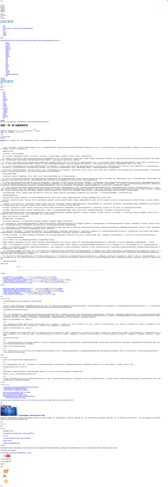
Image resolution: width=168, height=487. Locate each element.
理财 (16, 28)
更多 (8, 298)
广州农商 (39, 294)
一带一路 (25, 130)
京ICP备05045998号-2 (16, 459)
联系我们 (7, 452)
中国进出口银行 (43, 281)
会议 (11, 28)
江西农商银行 (6, 431)
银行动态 (38, 130)
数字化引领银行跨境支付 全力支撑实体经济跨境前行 (15, 395)
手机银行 (5, 105)
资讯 (4, 27)
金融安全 (39, 40)
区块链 (27, 40)
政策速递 (31, 28)
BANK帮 (8, 71)
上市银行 (5, 112)
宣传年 (4, 32)
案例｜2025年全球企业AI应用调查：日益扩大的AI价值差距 (17, 392)
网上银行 (5, 100)
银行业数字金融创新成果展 (47, 40)
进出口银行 (29, 130)
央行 (4, 435)
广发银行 (5, 111)
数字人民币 (15, 40)
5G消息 (5, 107)
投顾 (4, 97)
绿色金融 (5, 109)
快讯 (7, 28)
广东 (55, 282)
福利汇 (18, 28)
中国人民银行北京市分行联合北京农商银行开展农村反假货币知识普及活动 (21, 387)
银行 (4, 118)
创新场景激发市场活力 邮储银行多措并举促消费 (15, 388)
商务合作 (16, 452)
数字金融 (3, 40)
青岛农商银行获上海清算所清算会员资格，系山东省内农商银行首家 (19, 396)
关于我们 (3, 452)
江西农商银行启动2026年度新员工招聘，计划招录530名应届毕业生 (18, 433)
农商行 (4, 113)
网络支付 (20, 40)
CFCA (4, 103)
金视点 (22, 28)
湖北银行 (5, 440)
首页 (4, 25)
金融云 (31, 40)
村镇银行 (46, 289)
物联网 (34, 40)
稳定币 (6, 40)
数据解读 (26, 28)
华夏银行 (47, 288)
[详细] (26, 419)
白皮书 (4, 96)
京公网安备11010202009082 (28, 459)
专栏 (4, 31)
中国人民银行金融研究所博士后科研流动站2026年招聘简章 (16, 438)
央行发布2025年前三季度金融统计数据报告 (13, 393)
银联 (4, 94)
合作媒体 (11, 452)
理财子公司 (5, 108)
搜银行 (4, 35)
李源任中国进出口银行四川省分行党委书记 (16, 397)
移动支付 (82, 166)
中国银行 (5, 99)
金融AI (24, 40)
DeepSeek (7, 45)
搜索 (2, 37)
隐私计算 (10, 40)
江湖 (14, 28)
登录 (2, 1)
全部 (58, 40)
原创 (4, 28)
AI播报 (4, 33)
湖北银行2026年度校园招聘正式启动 (11, 443)
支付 (4, 93)
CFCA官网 (28, 452)
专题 (4, 29)
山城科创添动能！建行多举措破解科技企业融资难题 (16, 389)
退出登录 (3, 11)
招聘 (9, 28)
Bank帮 (55, 40)
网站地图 (20, 452)
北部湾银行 (53, 279)
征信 (4, 101)
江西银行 (35, 292)
